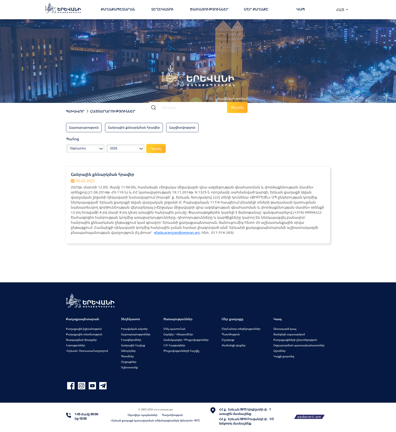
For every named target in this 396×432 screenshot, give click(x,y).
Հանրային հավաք (133, 345)
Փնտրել (237, 107)
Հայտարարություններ (112, 111)
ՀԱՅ (340, 9)
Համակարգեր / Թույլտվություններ (186, 340)
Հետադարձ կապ (284, 329)
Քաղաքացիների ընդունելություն (295, 340)
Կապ (300, 9)
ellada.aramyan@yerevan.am (177, 232)
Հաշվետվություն (182, 127)
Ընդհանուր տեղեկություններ (241, 329)
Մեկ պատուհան (174, 329)
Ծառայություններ (209, 9)
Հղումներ (279, 351)
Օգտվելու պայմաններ (142, 415)
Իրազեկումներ (131, 340)
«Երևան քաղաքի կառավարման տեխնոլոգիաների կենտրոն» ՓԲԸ (155, 420)
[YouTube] (93, 386)
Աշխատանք (129, 367)
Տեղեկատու (162, 9)
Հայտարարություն (84, 127)
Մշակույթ (228, 340)
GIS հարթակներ (174, 345)
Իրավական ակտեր (134, 329)
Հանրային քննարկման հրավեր (134, 127)
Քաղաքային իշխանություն (84, 329)
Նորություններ (75, 345)
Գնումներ (127, 356)
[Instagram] (82, 386)
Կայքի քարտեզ (283, 356)
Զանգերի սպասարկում (289, 334)
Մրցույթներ (128, 362)
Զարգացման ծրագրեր (81, 340)
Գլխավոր (75, 111)
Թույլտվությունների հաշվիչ (181, 351)
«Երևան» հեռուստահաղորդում (87, 351)
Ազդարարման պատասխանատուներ (298, 345)
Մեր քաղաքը (256, 9)
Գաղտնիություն (172, 415)
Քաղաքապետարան (118, 9)
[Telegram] (102, 386)
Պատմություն (231, 334)
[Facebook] (71, 386)
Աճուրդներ (128, 351)
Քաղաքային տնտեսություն (84, 334)
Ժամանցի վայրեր (233, 345)
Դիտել (156, 148)
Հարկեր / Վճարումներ (178, 334)
